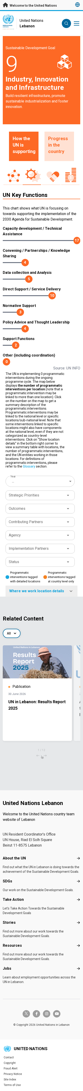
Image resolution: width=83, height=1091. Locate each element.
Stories (9, 922)
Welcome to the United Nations (33, 5)
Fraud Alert (11, 1068)
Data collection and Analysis (27, 272)
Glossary (29, 466)
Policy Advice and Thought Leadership (36, 322)
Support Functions (19, 339)
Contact (9, 1057)
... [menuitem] (13, 481)
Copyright (10, 1063)
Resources (12, 945)
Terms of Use (12, 1085)
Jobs (7, 968)
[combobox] (40, 481)
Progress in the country (58, 145)
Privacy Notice (13, 1074)
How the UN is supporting (24, 145)
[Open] (68, 495)
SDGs (7, 881)
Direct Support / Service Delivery (32, 289)
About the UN (14, 858)
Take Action (13, 899)
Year (13, 476)
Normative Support (19, 305)
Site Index (10, 1079)
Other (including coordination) (29, 355)
